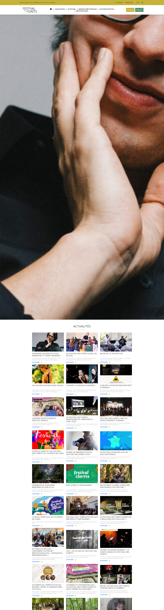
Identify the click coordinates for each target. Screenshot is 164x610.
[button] (142, 2)
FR (137, 2)
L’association (60, 9)
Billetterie (130, 10)
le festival (72, 9)
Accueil (51, 9)
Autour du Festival (107, 9)
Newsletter (129, 2)
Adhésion (139, 10)
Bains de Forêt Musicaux (88, 9)
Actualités (119, 2)
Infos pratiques (82, 11)
